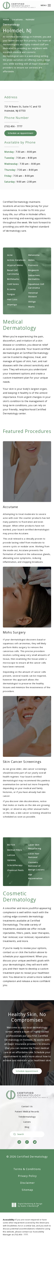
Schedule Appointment (27, 1071)
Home (6, 19)
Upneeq (11, 860)
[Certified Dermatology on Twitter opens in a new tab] (35, 1142)
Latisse (11, 855)
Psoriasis (33, 265)
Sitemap (27, 1189)
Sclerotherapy (14, 865)
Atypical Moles (15, 265)
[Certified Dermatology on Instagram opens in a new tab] (19, 1142)
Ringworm (33, 270)
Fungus (11, 294)
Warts (31, 306)
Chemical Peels (15, 870)
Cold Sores (13, 284)
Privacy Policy (27, 1176)
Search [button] (20, 1134)
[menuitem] (19, 1142)
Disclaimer (27, 1182)
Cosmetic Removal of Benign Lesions (36, 866)
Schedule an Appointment (20, 133)
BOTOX (11, 844)
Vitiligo (32, 301)
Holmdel (30, 19)
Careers (27, 1122)
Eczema (11, 289)
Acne (10, 255)
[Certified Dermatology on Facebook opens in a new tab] (27, 1142)
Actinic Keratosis (16, 260)
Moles (31, 260)
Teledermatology (27, 1116)
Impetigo (12, 304)
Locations (17, 19)
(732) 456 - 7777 (21, 1234)
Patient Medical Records (27, 1111)
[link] (13, 126)
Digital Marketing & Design (30, 1205)
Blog (27, 1127)
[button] (49, 5)
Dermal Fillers (14, 849)
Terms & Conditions (27, 1169)
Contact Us (27, 1106)
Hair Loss (12, 299)
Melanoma (34, 255)
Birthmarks (13, 279)
